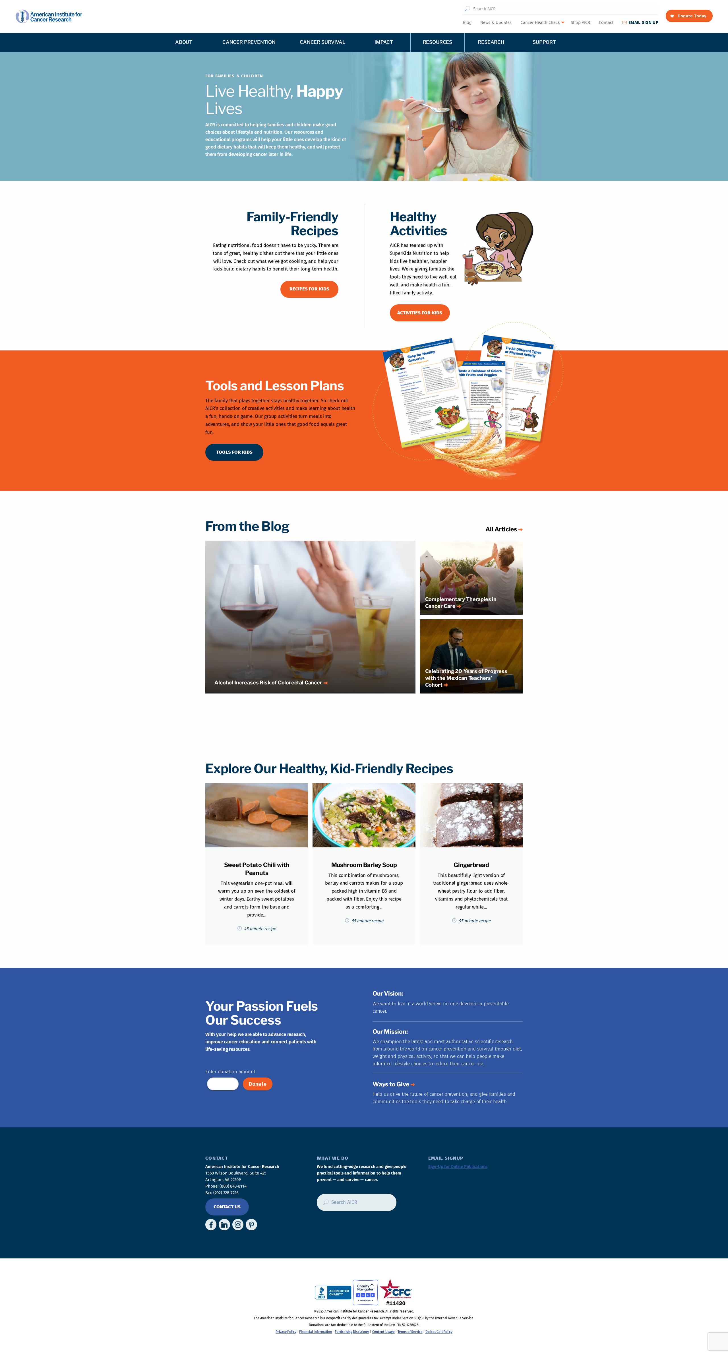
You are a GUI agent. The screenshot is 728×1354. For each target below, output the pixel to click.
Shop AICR (580, 22)
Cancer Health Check (540, 22)
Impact (384, 42)
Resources (437, 42)
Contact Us (227, 1207)
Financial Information (315, 1332)
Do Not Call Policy (438, 1332)
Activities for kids (419, 313)
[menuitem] (467, 22)
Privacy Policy (286, 1332)
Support (544, 42)
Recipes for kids (309, 289)
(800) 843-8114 (233, 1186)
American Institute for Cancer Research (48, 16)
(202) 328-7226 (226, 1192)
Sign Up (643, 22)
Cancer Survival (322, 42)
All (501, 529)
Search (467, 9)
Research (491, 42)
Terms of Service (410, 1332)
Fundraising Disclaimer (352, 1332)
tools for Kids (234, 452)
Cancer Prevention (249, 42)
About (183, 42)
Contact (606, 22)
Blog (467, 22)
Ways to (391, 1084)
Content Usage (383, 1332)
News (496, 22)
